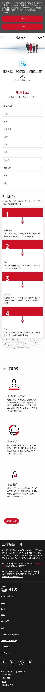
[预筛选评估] (22, 223)
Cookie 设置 (8, 685)
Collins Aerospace (10, 635)
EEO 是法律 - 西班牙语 (23, 564)
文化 (3, 609)
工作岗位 (5, 621)
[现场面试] (22, 289)
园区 (3, 615)
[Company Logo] (20, 38)
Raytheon (6, 647)
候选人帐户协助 (34, 574)
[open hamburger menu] (2, 37)
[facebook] (3, 662)
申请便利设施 (21, 574)
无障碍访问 (6, 675)
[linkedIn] (12, 662)
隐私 (4, 682)
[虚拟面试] (22, 255)
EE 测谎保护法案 (24, 572)
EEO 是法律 (7, 564)
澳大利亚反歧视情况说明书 (12, 577)
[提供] (22, 322)
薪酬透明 (12, 572)
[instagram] (29, 662)
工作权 (35, 572)
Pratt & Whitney (9, 641)
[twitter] (21, 662)
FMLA (5, 572)
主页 (3, 603)
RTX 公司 (5, 653)
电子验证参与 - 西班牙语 (16, 566)
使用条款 (6, 678)
